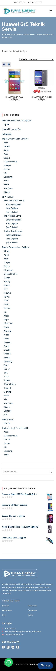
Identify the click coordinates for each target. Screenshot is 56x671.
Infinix (6, 297)
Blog (3, 615)
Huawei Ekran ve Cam (12, 129)
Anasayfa (5, 606)
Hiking (7, 282)
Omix (6, 339)
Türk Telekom (10, 384)
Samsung (8, 177)
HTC (6, 289)
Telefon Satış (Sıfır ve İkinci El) (15, 428)
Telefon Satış (7, 420)
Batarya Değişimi (13, 205)
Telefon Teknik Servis (13, 231)
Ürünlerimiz (32, 610)
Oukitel (7, 350)
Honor (7, 286)
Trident (7, 381)
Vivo (6, 400)
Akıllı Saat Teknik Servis (14, 201)
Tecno (6, 377)
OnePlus (7, 343)
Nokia (6, 327)
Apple (6, 125)
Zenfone (7, 411)
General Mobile (10, 162)
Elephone (8, 270)
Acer (6, 143)
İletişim (30, 615)
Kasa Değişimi (12, 208)
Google (7, 278)
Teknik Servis (7, 197)
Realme (7, 354)
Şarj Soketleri (12, 212)
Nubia (6, 335)
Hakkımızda (32, 606)
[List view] (8, 64)
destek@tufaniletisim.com (14, 635)
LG (5, 173)
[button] (8, 662)
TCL (5, 373)
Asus (6, 154)
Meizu (6, 316)
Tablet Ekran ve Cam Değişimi (15, 139)
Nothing (7, 331)
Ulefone (7, 392)
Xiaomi (7, 192)
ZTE (5, 415)
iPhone (7, 423)
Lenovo (7, 169)
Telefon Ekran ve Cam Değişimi (15, 247)
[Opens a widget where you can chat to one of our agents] (45, 666)
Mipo (6, 320)
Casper (7, 158)
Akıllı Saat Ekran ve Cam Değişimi (16, 121)
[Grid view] (4, 64)
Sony (6, 181)
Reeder (7, 358)
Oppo (6, 346)
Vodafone (8, 188)
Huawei (7, 166)
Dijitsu (7, 267)
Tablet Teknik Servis (12, 216)
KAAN (6, 304)
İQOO (6, 301)
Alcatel (7, 147)
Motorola (8, 323)
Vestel (6, 185)
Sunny (7, 369)
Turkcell (7, 388)
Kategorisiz (6, 134)
